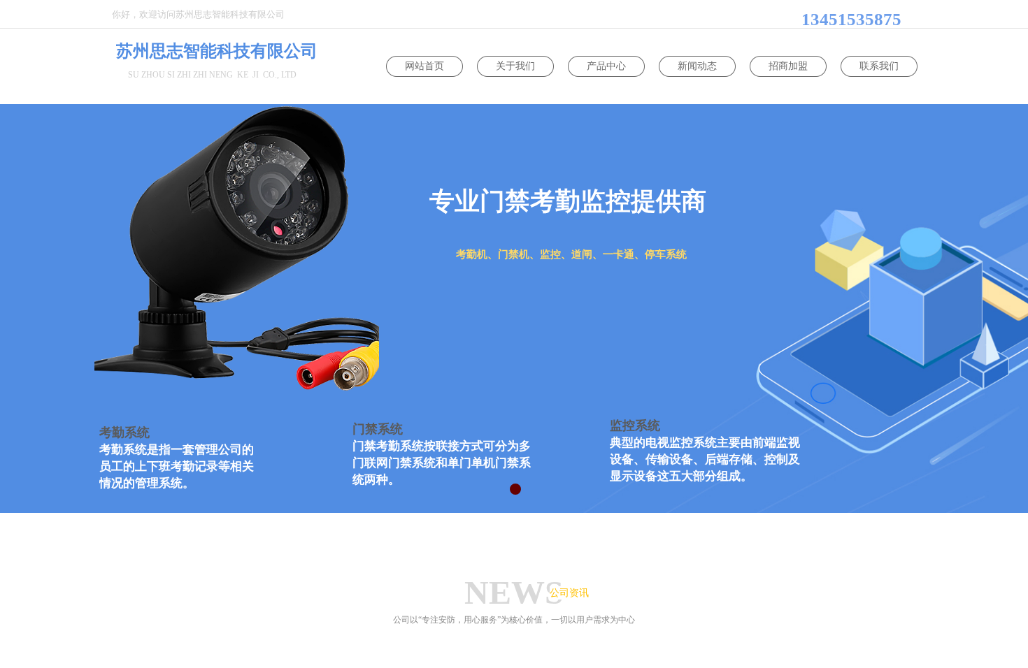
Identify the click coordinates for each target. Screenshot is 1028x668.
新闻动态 (697, 66)
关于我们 (515, 66)
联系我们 (879, 66)
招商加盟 (788, 66)
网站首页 (424, 66)
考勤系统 (124, 433)
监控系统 (635, 426)
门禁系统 (377, 429)
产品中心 (606, 66)
